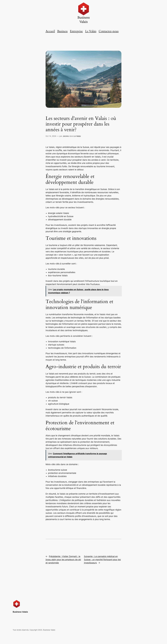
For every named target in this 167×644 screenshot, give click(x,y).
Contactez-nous (109, 31)
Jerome (66, 136)
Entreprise (76, 31)
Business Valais (20, 612)
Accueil (50, 31)
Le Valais (90, 31)
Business (62, 31)
